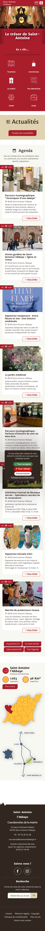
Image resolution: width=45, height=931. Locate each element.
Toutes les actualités (22, 132)
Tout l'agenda (32, 649)
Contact (9, 913)
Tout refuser (23, 468)
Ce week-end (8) (32, 643)
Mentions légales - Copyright (27, 913)
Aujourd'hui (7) (12, 643)
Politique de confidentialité (16, 917)
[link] (36, 2)
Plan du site (35, 917)
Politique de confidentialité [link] (22, 477)
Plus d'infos (10, 686)
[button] (2, 25)
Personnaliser (23, 473)
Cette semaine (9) (13, 649)
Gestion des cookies (22, 920)
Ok (34, 895)
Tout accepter (24, 464)
